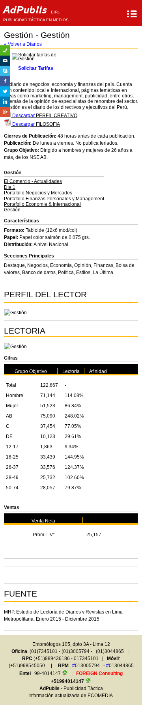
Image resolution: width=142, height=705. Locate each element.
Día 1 (9, 187)
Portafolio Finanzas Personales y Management (54, 198)
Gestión (12, 210)
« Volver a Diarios (23, 44)
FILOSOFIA (35, 124)
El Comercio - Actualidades (33, 181)
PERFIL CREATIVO (44, 115)
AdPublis (36, 13)
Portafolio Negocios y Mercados (38, 193)
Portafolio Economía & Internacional (42, 204)
